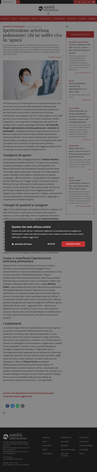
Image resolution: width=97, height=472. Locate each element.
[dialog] (48, 236)
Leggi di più (34, 237)
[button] (22, 244)
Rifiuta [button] (51, 244)
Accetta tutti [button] (73, 244)
